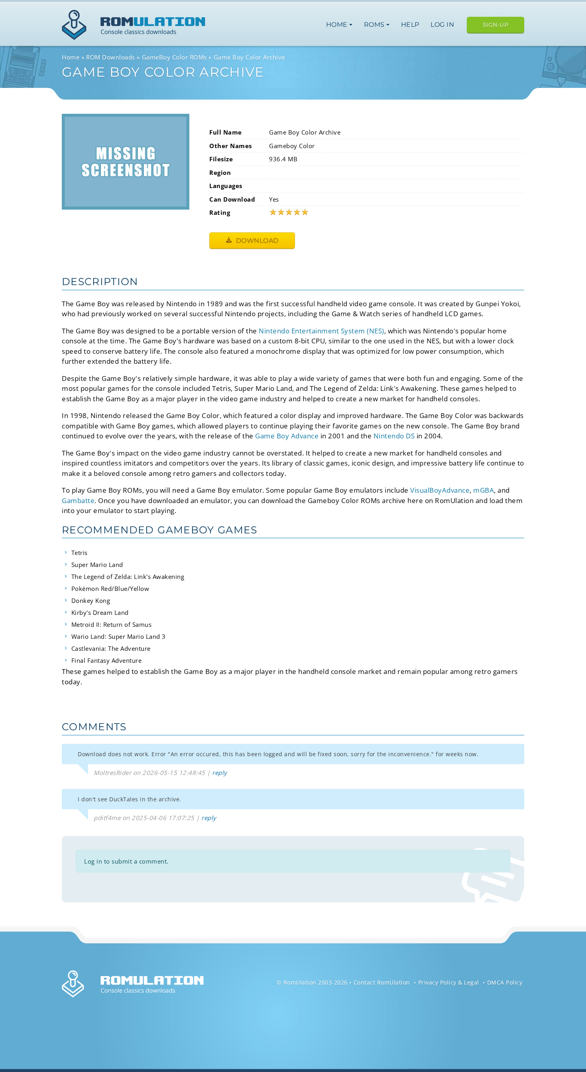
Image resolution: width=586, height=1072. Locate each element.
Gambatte (78, 500)
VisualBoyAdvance (440, 490)
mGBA (483, 490)
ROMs (375, 24)
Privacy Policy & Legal (448, 982)
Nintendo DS (394, 435)
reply (219, 773)
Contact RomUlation (382, 982)
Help (410, 24)
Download (256, 240)
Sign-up (496, 24)
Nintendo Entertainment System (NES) (321, 330)
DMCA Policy (505, 982)
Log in (442, 24)
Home (338, 24)
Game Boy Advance (287, 435)
